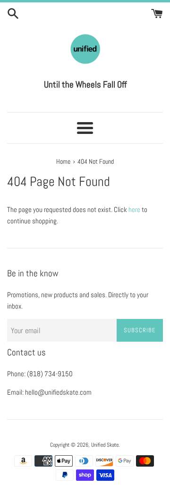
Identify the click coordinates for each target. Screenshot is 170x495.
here (134, 209)
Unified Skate (105, 445)
